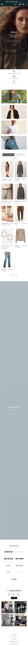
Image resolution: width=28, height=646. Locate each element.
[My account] (20, 4)
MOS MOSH (18, 247)
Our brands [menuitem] (14, 637)
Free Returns (14, 83)
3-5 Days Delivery (14, 78)
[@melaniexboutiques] (7, 591)
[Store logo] (14, 2)
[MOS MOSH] (19, 559)
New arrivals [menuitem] (14, 634)
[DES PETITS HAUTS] (19, 552)
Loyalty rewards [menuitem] (14, 643)
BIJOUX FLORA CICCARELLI (5, 248)
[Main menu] (2, 4)
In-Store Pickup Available (14, 73)
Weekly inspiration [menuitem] (14, 641)
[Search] (26, 4)
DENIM (14, 158)
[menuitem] (16, 4)
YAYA (16, 225)
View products (13, 413)
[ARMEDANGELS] (8, 552)
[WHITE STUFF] (19, 565)
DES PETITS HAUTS (6, 180)
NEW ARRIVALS (20, 154)
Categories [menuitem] (14, 639)
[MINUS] (8, 559)
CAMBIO (3, 271)
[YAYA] (19, 572)
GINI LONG (4, 269)
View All (13, 275)
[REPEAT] (8, 565)
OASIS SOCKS (4, 223)
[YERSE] (14, 579)
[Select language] (16, 4)
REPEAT (17, 180)
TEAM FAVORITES (8, 154)
